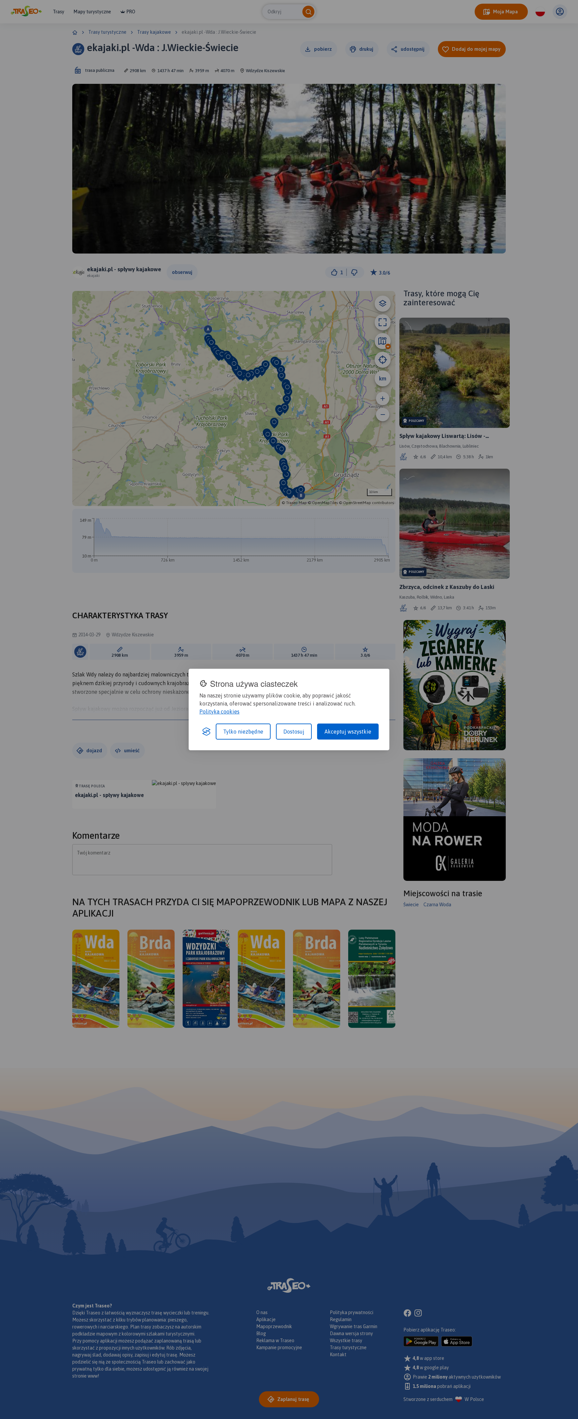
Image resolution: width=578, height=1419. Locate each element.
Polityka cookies (219, 711)
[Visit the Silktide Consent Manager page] (206, 732)
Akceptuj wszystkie (347, 732)
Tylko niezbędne (243, 732)
